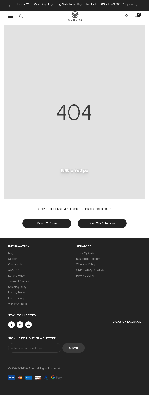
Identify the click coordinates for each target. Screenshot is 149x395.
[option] (74, 4)
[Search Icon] (21, 16)
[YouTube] (28, 324)
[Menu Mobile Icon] (10, 16)
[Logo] (75, 16)
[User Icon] (126, 16)
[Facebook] (11, 324)
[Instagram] (20, 324)
